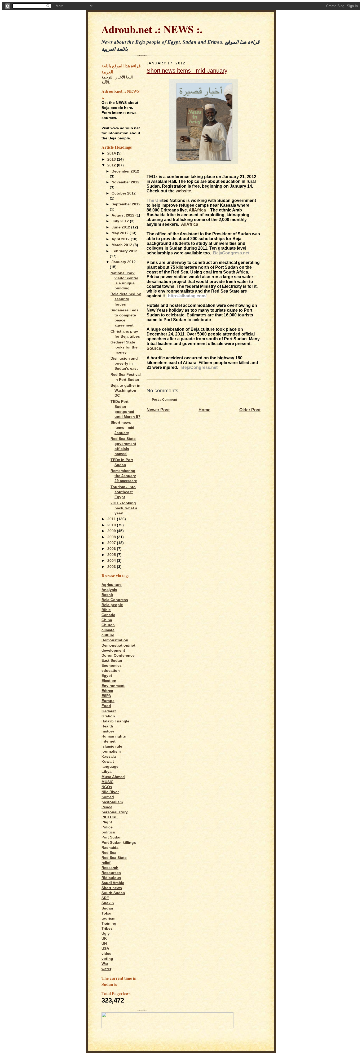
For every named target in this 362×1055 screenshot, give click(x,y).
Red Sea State (114, 858)
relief (106, 863)
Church (108, 625)
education (110, 671)
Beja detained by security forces (126, 299)
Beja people (112, 605)
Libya (106, 772)
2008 (112, 537)
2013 (112, 159)
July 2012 (121, 221)
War (104, 964)
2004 (112, 561)
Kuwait (107, 761)
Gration (108, 716)
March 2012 (122, 245)
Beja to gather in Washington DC (125, 390)
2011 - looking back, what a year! (124, 508)
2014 (112, 153)
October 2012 (124, 193)
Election (108, 681)
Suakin (107, 903)
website (183, 191)
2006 (112, 549)
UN (104, 944)
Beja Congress (114, 600)
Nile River (110, 792)
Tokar (106, 913)
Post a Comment (164, 399)
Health (107, 726)
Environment (113, 686)
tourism (108, 918)
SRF (105, 898)
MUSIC (107, 782)
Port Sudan (111, 837)
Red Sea (108, 853)
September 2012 (126, 204)
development (113, 650)
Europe (107, 701)
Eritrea (107, 691)
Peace (106, 807)
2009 (112, 531)
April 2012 (121, 239)
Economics (111, 666)
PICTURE (109, 817)
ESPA (106, 696)
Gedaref (108, 711)
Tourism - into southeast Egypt (123, 492)
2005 (112, 555)
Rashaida (109, 848)
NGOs (106, 787)
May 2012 (121, 233)
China (106, 620)
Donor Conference (118, 655)
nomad (107, 797)
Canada (108, 615)
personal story (114, 812)
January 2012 (124, 262)
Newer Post (158, 410)
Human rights (113, 736)
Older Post (250, 410)
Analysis (109, 590)
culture (107, 635)
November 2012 (125, 182)
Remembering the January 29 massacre (124, 476)
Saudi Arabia (112, 883)
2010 (112, 525)
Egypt (106, 676)
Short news (111, 888)
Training (108, 923)
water (106, 969)
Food (106, 706)
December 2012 (125, 171)
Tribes (107, 928)
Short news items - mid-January (123, 428)
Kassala (108, 756)
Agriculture (111, 585)
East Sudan (111, 661)
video (106, 954)
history (107, 731)
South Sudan (113, 893)
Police (107, 827)
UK (104, 939)
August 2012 (123, 215)
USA (105, 949)
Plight (106, 822)
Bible (106, 610)
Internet (108, 741)
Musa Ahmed (113, 777)
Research (109, 868)
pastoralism (112, 802)
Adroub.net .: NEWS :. (151, 29)
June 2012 (121, 227)
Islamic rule (111, 746)
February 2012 (124, 251)
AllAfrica (197, 210)
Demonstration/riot (118, 645)
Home (204, 410)
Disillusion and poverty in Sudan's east (124, 363)
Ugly (105, 933)
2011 (112, 519)
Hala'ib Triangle (115, 721)
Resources (111, 873)
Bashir (107, 595)
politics (108, 832)
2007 (112, 543)
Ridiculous (111, 878)
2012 (112, 165)
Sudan (107, 908)
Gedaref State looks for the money (124, 347)
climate (107, 630)
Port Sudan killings (118, 843)
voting (107, 959)
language (109, 767)
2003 (112, 567)
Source (154, 348)
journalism (111, 751)
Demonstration (114, 640)
